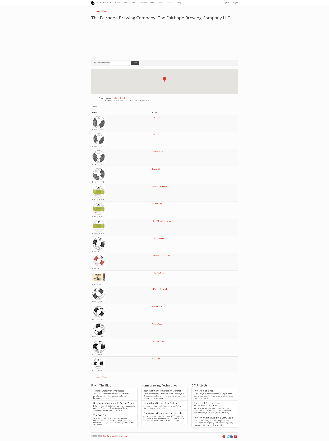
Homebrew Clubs (148, 2)
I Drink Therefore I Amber (162, 221)
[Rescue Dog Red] (98, 346)
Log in (235, 2)
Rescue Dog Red (158, 341)
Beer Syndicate (103, 2)
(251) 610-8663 (119, 98)
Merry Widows (157, 324)
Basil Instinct (157, 306)
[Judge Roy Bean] (98, 243)
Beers (126, 2)
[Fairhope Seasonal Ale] (98, 260)
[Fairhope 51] (98, 122)
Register (226, 2)
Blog (179, 2)
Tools (160, 2)
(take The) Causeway (160, 186)
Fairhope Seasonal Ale (161, 255)
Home (117, 2)
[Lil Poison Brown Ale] (98, 294)
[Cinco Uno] (98, 363)
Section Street (157, 169)
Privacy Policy (121, 436)
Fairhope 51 (156, 117)
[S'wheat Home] (98, 209)
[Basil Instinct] (98, 311)
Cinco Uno (156, 359)
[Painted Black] (98, 156)
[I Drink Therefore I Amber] (98, 226)
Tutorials (170, 2)
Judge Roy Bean (158, 238)
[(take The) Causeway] (98, 191)
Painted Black (157, 151)
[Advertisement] (164, 39)
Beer (95, 106)
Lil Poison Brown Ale (160, 289)
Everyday (155, 134)
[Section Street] (98, 174)
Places (134, 2)
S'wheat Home (157, 203)
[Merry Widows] (98, 329)
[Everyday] (98, 139)
